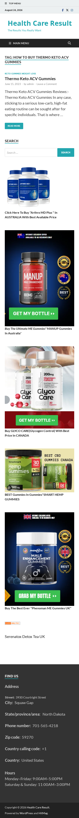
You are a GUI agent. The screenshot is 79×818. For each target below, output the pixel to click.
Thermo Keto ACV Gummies (30, 78)
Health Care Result (40, 23)
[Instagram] (72, 10)
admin (30, 84)
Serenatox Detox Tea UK (25, 636)
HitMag (43, 813)
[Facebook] (62, 10)
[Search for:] (39, 152)
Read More (12, 125)
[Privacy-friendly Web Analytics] (12, 623)
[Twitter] (67, 10)
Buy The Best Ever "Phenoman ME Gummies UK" (38, 608)
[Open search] (69, 43)
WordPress (26, 813)
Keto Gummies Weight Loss (20, 73)
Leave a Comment (47, 84)
